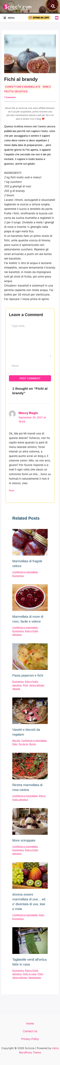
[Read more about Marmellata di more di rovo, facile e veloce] (30, 597)
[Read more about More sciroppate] (30, 821)
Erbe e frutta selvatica (27, 89)
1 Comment (10, 97)
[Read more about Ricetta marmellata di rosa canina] (30, 766)
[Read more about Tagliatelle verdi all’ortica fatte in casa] (30, 940)
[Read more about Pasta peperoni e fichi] (30, 656)
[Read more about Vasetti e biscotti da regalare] (30, 710)
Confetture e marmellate (22, 86)
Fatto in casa (29, 974)
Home (30, 1023)
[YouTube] (57, 18)
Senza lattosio (36, 685)
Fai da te (23, 744)
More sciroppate (23, 840)
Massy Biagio (28, 413)
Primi (25, 685)
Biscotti (16, 740)
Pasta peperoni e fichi (27, 675)
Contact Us (30, 1031)
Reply (11, 490)
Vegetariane (34, 977)
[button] (53, 6)
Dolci (14, 744)
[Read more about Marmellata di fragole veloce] (30, 542)
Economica (18, 575)
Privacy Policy (30, 1039)
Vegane (16, 688)
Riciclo (32, 744)
